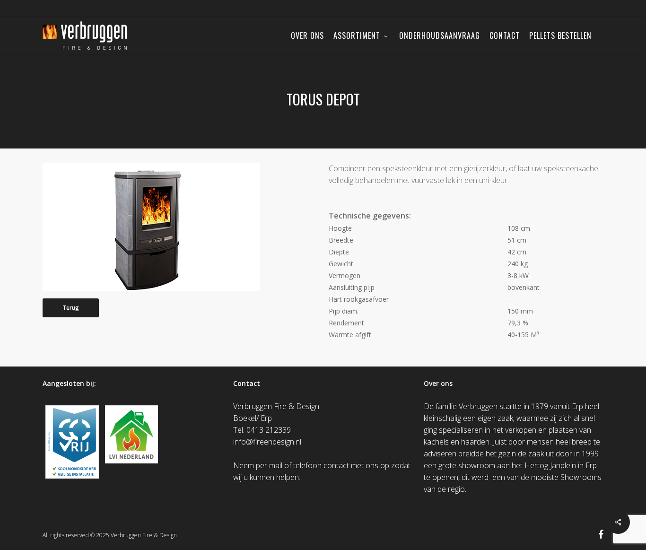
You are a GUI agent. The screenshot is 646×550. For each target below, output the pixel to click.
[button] (71, 307)
